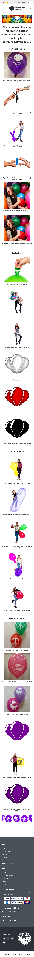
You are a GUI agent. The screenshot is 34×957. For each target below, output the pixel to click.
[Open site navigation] (5, 8)
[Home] (17, 8)
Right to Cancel (6, 878)
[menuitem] (3, 2)
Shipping (4, 857)
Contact (4, 872)
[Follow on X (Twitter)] (7, 920)
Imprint (4, 884)
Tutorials (4, 848)
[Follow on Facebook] (3, 920)
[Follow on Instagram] (11, 920)
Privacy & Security (7, 881)
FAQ (3, 860)
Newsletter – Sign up (8, 863)
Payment (4, 854)
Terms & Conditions (7, 875)
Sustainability (6, 851)
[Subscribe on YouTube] (15, 920)
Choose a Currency (21, 2)
